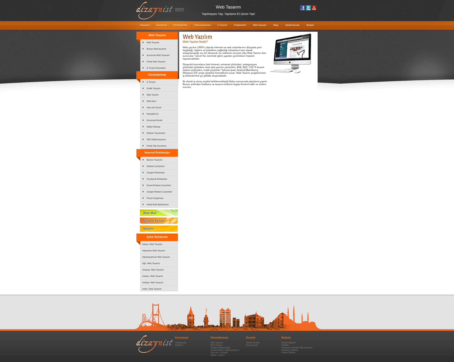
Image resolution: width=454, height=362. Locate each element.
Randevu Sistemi (289, 350)
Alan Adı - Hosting (219, 352)
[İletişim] (157, 228)
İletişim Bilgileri (288, 342)
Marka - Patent (218, 355)
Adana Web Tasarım (152, 244)
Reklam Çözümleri (156, 166)
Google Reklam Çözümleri (159, 192)
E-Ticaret (222, 25)
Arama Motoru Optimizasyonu (225, 350)
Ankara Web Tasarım (152, 276)
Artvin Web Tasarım (151, 289)
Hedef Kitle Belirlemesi (158, 204)
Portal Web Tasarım (156, 61)
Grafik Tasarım (153, 88)
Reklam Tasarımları (156, 133)
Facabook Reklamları (157, 179)
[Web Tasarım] (154, 18)
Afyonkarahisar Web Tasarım (156, 257)
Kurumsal (162, 25)
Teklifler (285, 345)
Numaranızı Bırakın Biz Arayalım (296, 347)
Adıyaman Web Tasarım (153, 250)
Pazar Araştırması (155, 198)
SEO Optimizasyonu (156, 139)
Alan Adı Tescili (154, 107)
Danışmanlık (252, 345)
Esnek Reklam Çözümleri (159, 185)
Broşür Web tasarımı (156, 49)
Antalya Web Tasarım (152, 282)
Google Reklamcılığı (220, 347)
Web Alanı (151, 101)
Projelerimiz (240, 25)
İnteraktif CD (153, 114)
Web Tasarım (259, 25)
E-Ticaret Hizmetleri (156, 68)
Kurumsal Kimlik (154, 120)
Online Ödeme (288, 352)
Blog (275, 25)
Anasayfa (145, 25)
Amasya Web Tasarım (153, 270)
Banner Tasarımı (154, 160)
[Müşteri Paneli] (157, 221)
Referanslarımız (203, 25)
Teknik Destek (292, 25)
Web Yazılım (153, 95)
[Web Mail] (157, 213)
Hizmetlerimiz (180, 25)
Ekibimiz (179, 345)
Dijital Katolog (153, 127)
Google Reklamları (156, 172)
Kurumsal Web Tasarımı (158, 55)
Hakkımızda (180, 342)
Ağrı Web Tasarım (151, 263)
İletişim (310, 25)
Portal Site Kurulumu (157, 146)
